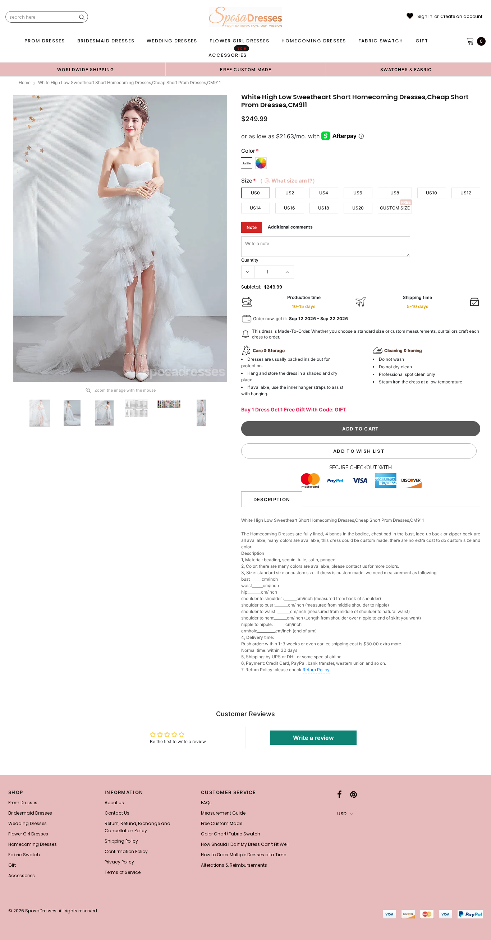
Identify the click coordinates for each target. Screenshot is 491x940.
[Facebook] (339, 794)
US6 (357, 192)
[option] (85, 69)
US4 (323, 192)
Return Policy (316, 669)
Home (25, 82)
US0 (255, 192)
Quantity (249, 260)
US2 (289, 192)
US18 (323, 208)
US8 (394, 192)
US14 (255, 208)
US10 (431, 192)
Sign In (424, 16)
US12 (465, 192)
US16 (289, 208)
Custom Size (395, 208)
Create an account (461, 16)
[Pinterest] (353, 794)
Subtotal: (251, 287)
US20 (358, 208)
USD (342, 813)
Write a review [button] (313, 737)
